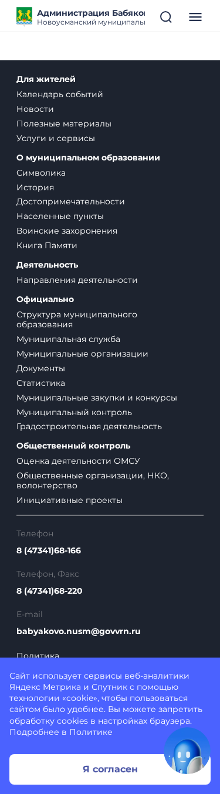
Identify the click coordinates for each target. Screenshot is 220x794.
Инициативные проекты (69, 500)
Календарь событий (59, 94)
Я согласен (110, 769)
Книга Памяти (46, 245)
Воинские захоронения (66, 230)
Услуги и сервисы (55, 138)
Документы (40, 368)
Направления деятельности (77, 280)
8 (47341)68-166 (48, 551)
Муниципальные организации (82, 353)
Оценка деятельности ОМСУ (78, 461)
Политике (91, 732)
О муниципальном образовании (88, 158)
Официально (45, 299)
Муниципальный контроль (74, 412)
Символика (41, 172)
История (35, 187)
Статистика (40, 383)
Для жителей (46, 79)
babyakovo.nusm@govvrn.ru (78, 631)
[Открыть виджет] (187, 750)
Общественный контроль (73, 446)
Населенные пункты (60, 216)
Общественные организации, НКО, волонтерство (92, 480)
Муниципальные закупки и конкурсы (96, 397)
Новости (35, 109)
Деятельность (47, 265)
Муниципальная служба (68, 339)
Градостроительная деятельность (89, 426)
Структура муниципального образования (76, 319)
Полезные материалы (63, 123)
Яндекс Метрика (45, 687)
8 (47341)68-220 (49, 591)
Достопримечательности (70, 201)
